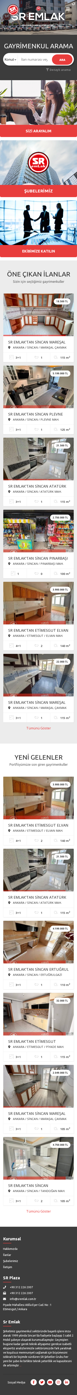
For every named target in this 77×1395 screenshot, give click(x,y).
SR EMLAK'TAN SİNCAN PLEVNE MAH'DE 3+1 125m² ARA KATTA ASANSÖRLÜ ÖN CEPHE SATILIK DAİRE (35, 414)
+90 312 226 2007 (21, 1287)
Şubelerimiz (10, 1261)
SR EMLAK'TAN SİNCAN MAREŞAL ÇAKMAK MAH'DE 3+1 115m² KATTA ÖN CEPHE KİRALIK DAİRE (37, 342)
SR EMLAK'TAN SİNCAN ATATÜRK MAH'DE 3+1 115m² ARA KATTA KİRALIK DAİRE (37, 486)
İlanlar (7, 1255)
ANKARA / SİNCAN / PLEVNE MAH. (35, 419)
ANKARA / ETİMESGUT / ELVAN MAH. (37, 635)
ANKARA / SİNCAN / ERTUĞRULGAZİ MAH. (35, 974)
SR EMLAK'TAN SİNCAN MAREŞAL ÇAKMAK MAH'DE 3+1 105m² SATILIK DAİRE (37, 1114)
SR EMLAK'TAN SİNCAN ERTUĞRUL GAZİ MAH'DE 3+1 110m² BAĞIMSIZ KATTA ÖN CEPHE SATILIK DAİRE (38, 970)
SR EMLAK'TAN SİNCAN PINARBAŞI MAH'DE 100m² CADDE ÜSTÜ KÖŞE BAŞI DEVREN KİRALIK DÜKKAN (38, 558)
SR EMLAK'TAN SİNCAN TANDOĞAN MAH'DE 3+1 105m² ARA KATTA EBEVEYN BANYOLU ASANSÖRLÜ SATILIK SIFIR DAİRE (36, 1186)
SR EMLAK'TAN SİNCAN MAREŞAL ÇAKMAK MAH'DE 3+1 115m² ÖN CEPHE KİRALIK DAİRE (37, 703)
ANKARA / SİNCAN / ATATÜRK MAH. (37, 491)
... (20, 1365)
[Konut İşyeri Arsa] (10, 59)
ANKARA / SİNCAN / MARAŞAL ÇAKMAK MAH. (37, 347)
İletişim (7, 1267)
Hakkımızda (10, 1248)
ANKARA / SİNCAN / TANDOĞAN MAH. (38, 1191)
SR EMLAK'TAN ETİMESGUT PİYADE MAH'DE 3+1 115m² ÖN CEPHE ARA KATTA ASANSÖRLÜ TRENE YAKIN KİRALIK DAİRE (35, 1042)
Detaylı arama (60, 70)
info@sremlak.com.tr (22, 1299)
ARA (62, 60)
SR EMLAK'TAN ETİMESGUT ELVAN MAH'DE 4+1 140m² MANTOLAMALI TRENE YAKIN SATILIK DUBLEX (38, 631)
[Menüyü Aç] (68, 10)
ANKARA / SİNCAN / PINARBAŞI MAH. (37, 563)
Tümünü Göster (38, 728)
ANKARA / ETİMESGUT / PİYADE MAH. (38, 1046)
